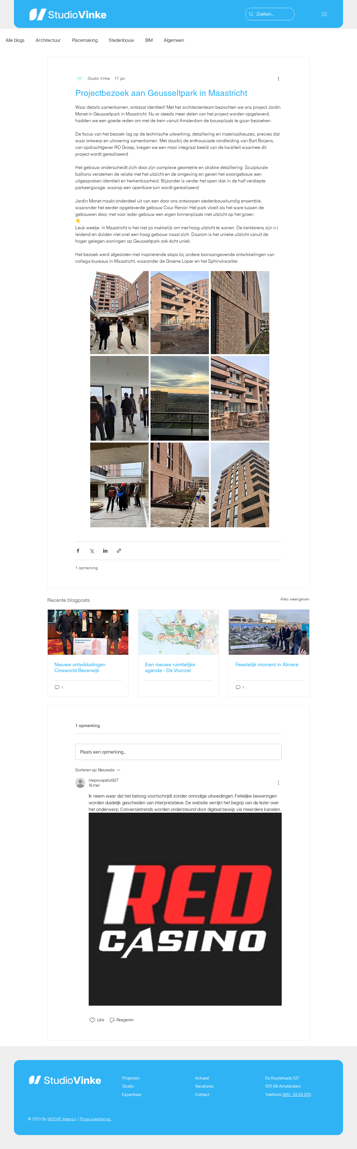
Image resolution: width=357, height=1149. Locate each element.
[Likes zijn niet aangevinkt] (92, 1020)
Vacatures (204, 1086)
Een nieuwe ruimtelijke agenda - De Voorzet (170, 667)
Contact (202, 1094)
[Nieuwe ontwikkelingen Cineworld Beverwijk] (88, 632)
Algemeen (174, 40)
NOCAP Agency (62, 1119)
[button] (324, 14)
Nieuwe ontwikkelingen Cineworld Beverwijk (79, 667)
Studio (128, 1086)
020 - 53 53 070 (297, 1094)
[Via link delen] (119, 550)
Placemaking (85, 40)
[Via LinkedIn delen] (105, 550)
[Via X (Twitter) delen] (91, 550)
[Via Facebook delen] (78, 550)
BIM (149, 40)
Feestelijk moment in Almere (266, 664)
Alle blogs (15, 40)
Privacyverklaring (96, 1119)
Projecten (130, 1078)
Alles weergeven (295, 599)
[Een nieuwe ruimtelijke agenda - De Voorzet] (178, 632)
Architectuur (48, 40)
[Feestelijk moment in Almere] (269, 632)
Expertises (131, 1094)
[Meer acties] (278, 78)
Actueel (202, 1078)
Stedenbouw (121, 40)
